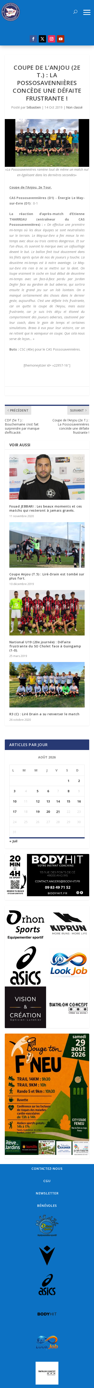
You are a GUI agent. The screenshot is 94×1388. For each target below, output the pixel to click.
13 (48, 801)
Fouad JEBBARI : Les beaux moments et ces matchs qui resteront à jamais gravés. (45, 508)
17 (14, 811)
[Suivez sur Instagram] (51, 39)
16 (79, 801)
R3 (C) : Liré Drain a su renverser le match (44, 714)
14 (58, 801)
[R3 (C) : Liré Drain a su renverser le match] (47, 684)
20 (48, 811)
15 (68, 801)
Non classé (74, 107)
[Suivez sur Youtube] (60, 39)
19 (37, 811)
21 (58, 811)
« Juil (13, 841)
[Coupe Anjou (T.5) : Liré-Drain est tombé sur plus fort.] (47, 544)
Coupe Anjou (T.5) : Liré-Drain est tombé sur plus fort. (46, 576)
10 (14, 801)
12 (37, 801)
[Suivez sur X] (42, 39)
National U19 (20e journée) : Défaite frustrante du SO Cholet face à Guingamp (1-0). (45, 646)
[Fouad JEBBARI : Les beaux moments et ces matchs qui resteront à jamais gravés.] (47, 477)
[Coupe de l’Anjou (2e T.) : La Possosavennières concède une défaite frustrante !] (47, 143)
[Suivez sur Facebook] (33, 39)
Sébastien (33, 107)
